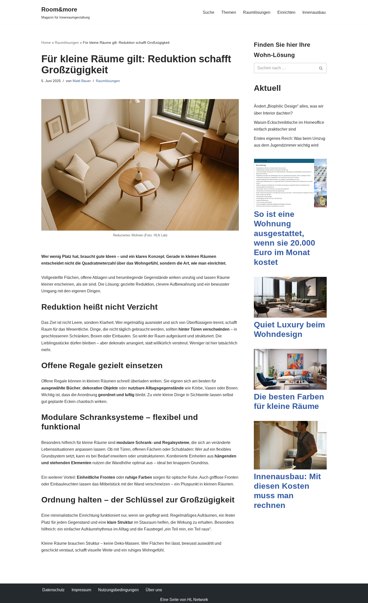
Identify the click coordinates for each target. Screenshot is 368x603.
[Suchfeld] (321, 68)
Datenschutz (53, 590)
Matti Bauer (82, 81)
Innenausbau (314, 12)
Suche (208, 12)
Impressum (81, 590)
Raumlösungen (256, 12)
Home (46, 43)
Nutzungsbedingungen (118, 590)
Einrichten (286, 12)
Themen (228, 12)
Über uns (154, 590)
